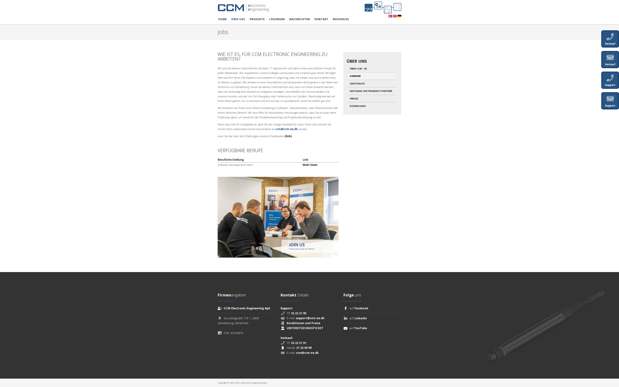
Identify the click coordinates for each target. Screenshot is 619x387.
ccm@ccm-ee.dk (286, 129)
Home (222, 19)
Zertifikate (357, 83)
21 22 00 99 (304, 348)
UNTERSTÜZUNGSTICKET (305, 328)
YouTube (360, 328)
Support (610, 105)
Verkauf (610, 43)
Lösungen (277, 19)
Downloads (358, 106)
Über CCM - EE (358, 68)
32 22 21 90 (298, 313)
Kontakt (321, 19)
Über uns (238, 19)
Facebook (361, 308)
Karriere (355, 76)
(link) (288, 136)
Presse (354, 98)
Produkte (257, 19)
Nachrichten (299, 19)
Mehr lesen (310, 165)
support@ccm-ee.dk (310, 318)
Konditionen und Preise (303, 323)
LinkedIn (360, 318)
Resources (341, 19)
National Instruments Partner (371, 91)
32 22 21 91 (298, 343)
